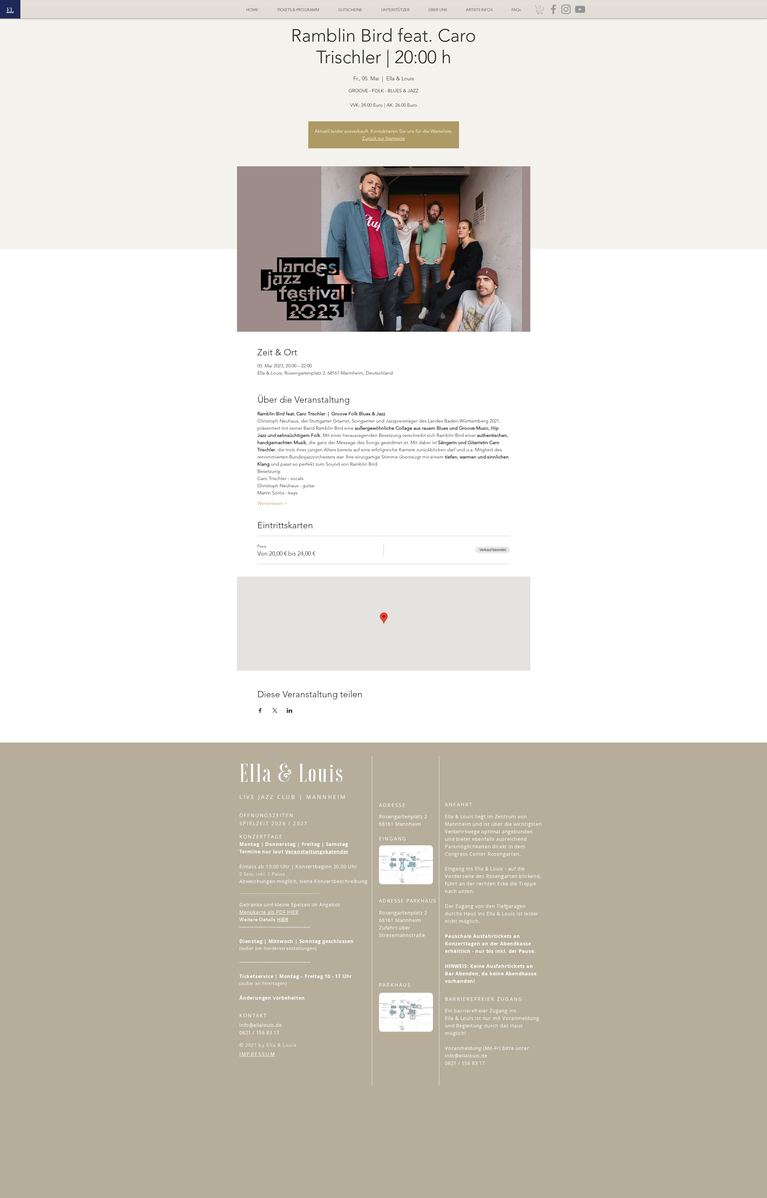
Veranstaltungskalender (317, 851)
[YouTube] (580, 9)
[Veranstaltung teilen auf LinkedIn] (289, 710)
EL (10, 9)
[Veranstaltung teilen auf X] (275, 710)
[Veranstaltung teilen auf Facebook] (260, 710)
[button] (540, 9)
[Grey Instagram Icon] (566, 9)
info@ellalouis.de (260, 1025)
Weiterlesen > (272, 503)
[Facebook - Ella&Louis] (553, 9)
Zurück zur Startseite (383, 138)
